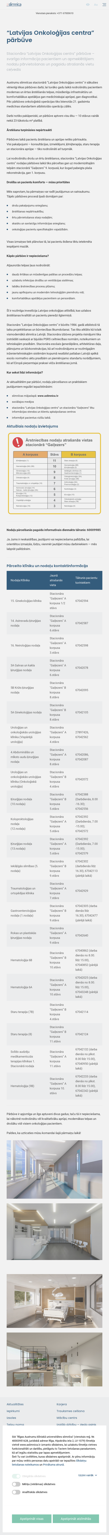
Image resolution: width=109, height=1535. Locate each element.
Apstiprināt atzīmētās (76, 1519)
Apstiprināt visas (31, 1519)
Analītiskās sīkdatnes (34, 1492)
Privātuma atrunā (53, 1464)
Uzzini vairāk (85, 1475)
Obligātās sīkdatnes (34, 1476)
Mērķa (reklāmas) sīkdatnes (38, 1484)
